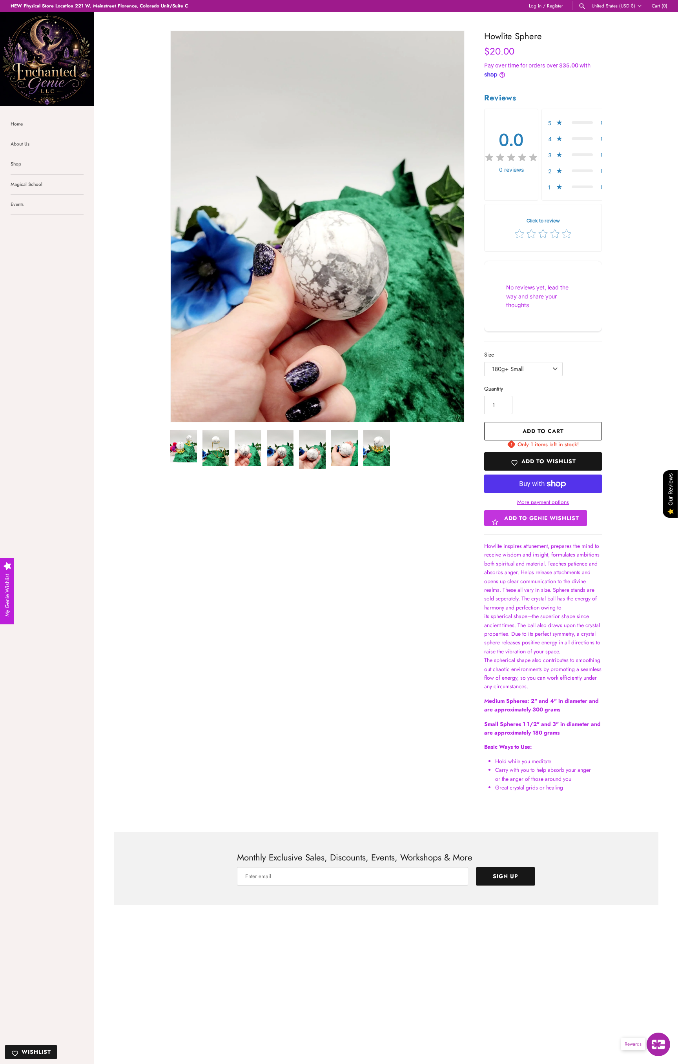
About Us (20, 143)
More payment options (543, 502)
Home (17, 123)
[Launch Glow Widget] (658, 1044)
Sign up (505, 876)
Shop (16, 163)
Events (17, 204)
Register (555, 5)
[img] (511, 157)
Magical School (26, 184)
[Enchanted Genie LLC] (47, 59)
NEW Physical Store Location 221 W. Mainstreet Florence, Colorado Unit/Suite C (99, 5)
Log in (535, 5)
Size (489, 354)
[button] (187, 226)
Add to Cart (543, 431)
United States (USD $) (613, 6)
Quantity (493, 389)
